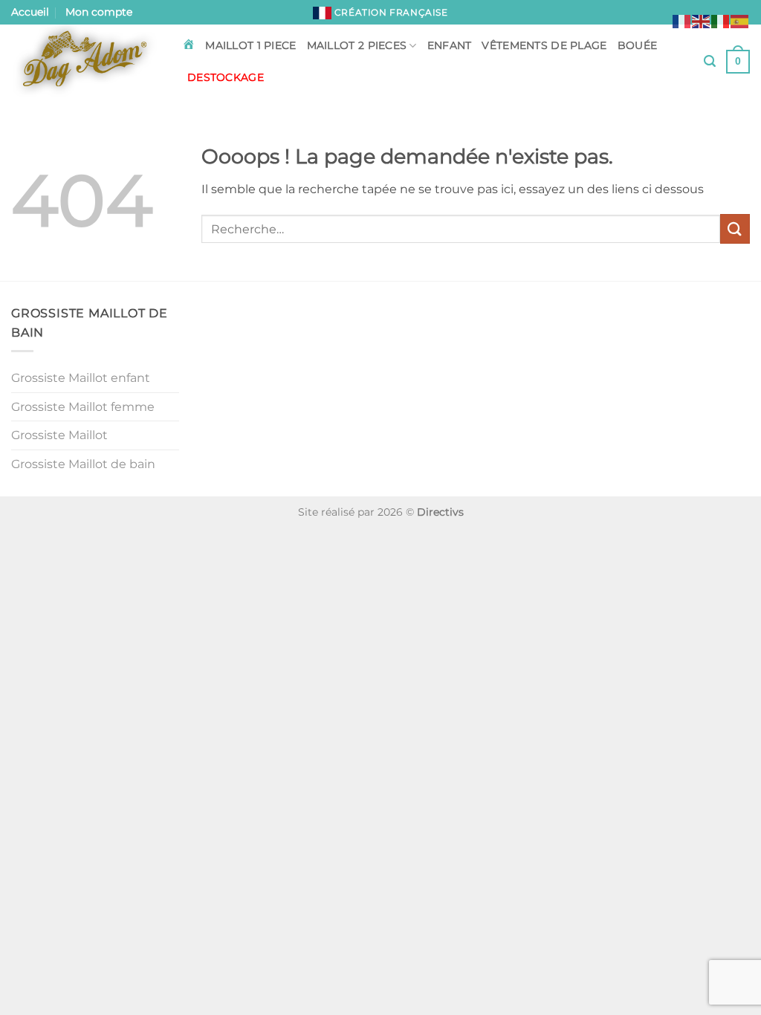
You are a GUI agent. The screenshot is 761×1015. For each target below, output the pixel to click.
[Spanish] (740, 20)
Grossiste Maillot (59, 435)
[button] (710, 61)
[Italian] (721, 20)
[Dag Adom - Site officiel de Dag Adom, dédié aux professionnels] (85, 62)
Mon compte (98, 12)
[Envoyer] (735, 228)
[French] (682, 20)
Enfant (449, 45)
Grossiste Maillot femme (83, 407)
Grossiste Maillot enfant (80, 378)
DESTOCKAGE (225, 77)
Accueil (30, 12)
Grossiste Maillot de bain (83, 464)
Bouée (637, 45)
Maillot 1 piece (250, 45)
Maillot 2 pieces (357, 45)
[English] (701, 20)
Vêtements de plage (544, 45)
